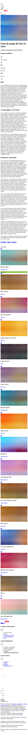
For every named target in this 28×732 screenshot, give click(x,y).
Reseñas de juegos (8, 665)
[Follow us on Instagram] (1, 623)
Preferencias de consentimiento (11, 652)
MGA (21, 714)
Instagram (6, 664)
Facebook (6, 661)
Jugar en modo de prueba (6, 50)
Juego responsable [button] (8, 649)
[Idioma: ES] (3, 7)
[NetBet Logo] (4, 11)
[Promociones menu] (2, 4)
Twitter (5, 663)
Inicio (5, 638)
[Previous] (2, 247)
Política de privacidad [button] (9, 648)
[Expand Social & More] (2, 659)
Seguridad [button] (6, 651)
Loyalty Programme (8, 636)
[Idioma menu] (1, 7)
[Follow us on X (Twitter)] (4, 623)
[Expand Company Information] (2, 630)
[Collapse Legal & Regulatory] (2, 644)
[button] (1, 249)
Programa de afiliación (9, 635)
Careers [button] (5, 634)
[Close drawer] (2, 9)
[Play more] (3, 5)
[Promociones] (1, 4)
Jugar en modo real (17, 50)
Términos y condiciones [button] (9, 647)
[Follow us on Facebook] (3, 623)
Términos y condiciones (16, 704)
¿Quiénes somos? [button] (8, 632)
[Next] (4, 247)
